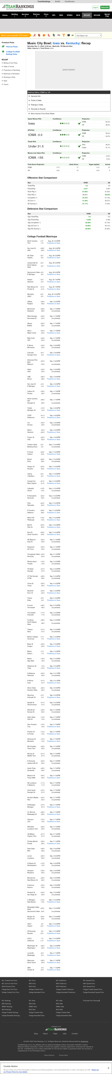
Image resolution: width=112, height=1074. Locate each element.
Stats (5, 81)
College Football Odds (63, 1012)
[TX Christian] (58, 35)
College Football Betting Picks (13, 52)
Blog (36, 1034)
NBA (61, 15)
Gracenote (84, 1041)
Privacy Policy (63, 1055)
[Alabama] (34, 35)
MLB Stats (32, 1009)
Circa (46, 14)
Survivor (25, 14)
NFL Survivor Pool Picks (9, 983)
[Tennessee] (63, 35)
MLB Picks (32, 986)
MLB (78, 15)
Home (5, 15)
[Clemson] (44, 35)
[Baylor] (53, 35)
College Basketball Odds (64, 1015)
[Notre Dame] (68, 35)
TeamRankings (44, 1)
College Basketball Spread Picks (93, 992)
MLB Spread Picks (89, 986)
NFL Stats (32, 1000)
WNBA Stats (33, 1006)
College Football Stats (36, 1012)
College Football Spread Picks (92, 989)
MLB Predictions (61, 986)
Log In (95, 7)
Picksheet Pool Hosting (90, 1000)
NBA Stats (32, 1004)
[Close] (108, 1068)
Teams (6, 84)
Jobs (64, 1034)
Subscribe (105, 7)
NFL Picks (32, 980)
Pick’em (36, 14)
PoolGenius (70, 1)
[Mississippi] (49, 35)
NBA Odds (59, 1004)
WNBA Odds (60, 1006)
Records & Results (38, 109)
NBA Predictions (61, 983)
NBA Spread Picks (89, 983)
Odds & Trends (9, 66)
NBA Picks (32, 983)
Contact (75, 1034)
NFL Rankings (6, 1000)
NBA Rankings (6, 1004)
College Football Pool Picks (10, 992)
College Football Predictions (65, 989)
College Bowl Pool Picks (9, 989)
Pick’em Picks (12, 46)
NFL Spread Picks (89, 980)
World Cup (107, 15)
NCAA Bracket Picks (8, 986)
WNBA (70, 15)
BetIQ (57, 1)
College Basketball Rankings (11, 1015)
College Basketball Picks (37, 992)
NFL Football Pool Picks (9, 980)
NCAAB (97, 15)
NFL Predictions (61, 980)
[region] (56, 1068)
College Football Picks (36, 989)
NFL (54, 15)
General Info (35, 96)
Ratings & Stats (37, 104)
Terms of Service (49, 1055)
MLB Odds (59, 1009)
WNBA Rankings (7, 1006)
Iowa (56, 43)
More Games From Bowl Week (42, 113)
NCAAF (87, 15)
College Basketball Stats (37, 1015)
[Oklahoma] (39, 35)
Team (55, 1034)
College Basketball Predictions (65, 992)
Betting (14, 14)
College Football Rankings (10, 1012)
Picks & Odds (36, 100)
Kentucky (73, 43)
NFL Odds (59, 1000)
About (45, 1034)
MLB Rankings (6, 1009)
